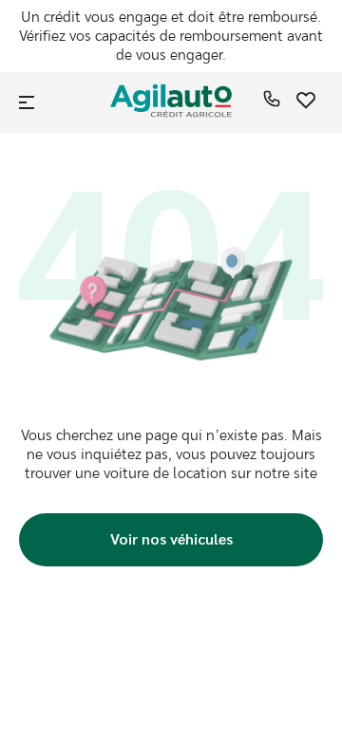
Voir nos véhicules (171, 538)
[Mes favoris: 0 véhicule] (306, 103)
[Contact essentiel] (272, 103)
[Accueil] (171, 103)
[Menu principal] (28, 102)
